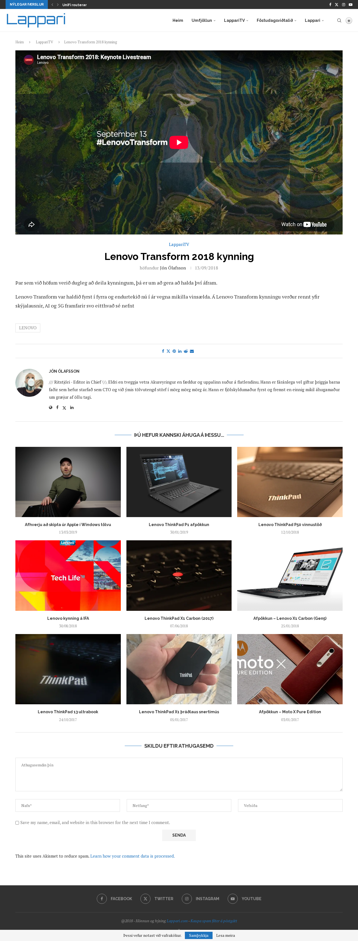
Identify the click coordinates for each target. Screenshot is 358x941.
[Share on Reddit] (186, 351)
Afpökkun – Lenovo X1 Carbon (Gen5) (289, 618)
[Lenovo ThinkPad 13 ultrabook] (68, 669)
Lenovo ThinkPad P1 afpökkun (179, 524)
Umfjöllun (202, 20)
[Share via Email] (192, 351)
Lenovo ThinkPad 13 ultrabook (68, 712)
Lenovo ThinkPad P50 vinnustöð (290, 524)
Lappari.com (177, 920)
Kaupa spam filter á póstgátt (213, 920)
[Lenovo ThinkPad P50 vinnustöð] (290, 482)
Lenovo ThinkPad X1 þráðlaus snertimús (179, 712)
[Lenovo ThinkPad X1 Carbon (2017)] (179, 575)
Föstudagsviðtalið (275, 20)
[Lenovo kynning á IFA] (68, 575)
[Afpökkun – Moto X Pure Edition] (290, 669)
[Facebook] (330, 4)
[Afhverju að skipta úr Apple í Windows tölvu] (68, 482)
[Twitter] (336, 4)
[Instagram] (343, 4)
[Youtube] (350, 4)
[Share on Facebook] (163, 351)
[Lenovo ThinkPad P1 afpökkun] (179, 482)
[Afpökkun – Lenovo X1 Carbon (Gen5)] (290, 575)
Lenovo (28, 328)
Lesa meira (225, 935)
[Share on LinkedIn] (180, 351)
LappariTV (234, 20)
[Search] (339, 20)
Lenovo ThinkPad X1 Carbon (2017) (179, 618)
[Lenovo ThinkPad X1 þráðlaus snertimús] (179, 669)
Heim (178, 20)
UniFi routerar (74, 5)
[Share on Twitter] (168, 351)
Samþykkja (198, 935)
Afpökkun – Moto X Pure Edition (290, 712)
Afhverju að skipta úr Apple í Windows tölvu (68, 524)
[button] (52, 4)
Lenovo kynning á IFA (68, 618)
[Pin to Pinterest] (174, 351)
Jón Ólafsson (173, 268)
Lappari (312, 20)
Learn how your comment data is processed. (132, 856)
